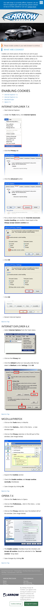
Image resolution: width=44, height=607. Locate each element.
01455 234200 (15, 7)
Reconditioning (28, 583)
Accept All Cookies (31, 604)
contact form (32, 7)
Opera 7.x (7, 102)
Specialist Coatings (29, 584)
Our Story (5, 584)
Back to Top (5, 322)
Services (26, 581)
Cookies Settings (16, 604)
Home (5, 581)
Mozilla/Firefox (9, 99)
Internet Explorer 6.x (11, 97)
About (4, 583)
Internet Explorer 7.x (11, 95)
